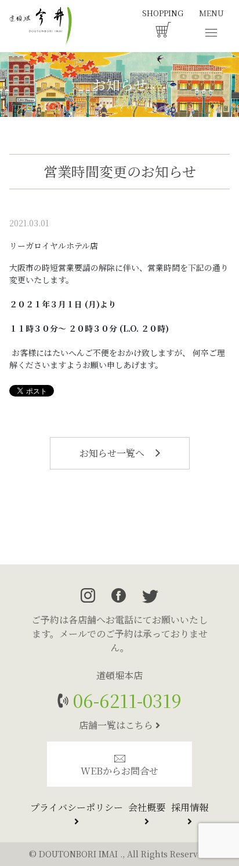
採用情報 (189, 807)
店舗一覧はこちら (117, 725)
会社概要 (146, 807)
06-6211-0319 (125, 700)
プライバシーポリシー (76, 807)
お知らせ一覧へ (113, 453)
